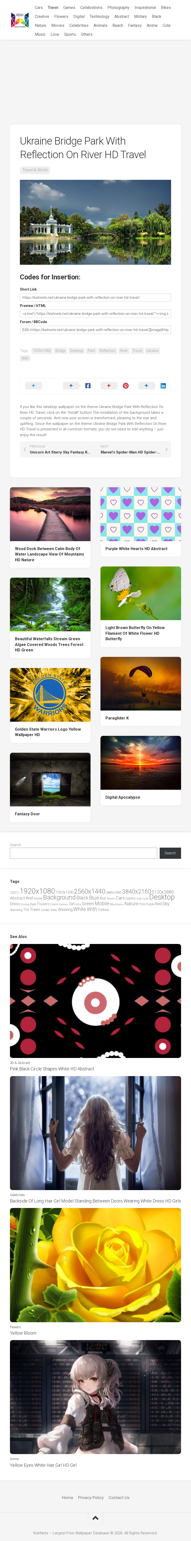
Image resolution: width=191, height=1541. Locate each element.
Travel (53, 7)
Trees (35, 909)
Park (91, 351)
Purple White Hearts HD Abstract (136, 548)
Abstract (121, 16)
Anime (152, 25)
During (25, 904)
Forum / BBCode (33, 322)
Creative (42, 16)
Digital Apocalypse (122, 797)
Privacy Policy (91, 1497)
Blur (103, 898)
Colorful (130, 898)
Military (140, 16)
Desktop (76, 351)
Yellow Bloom (23, 1333)
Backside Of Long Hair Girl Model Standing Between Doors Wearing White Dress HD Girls (95, 1200)
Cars (39, 7)
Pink (142, 904)
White (79, 909)
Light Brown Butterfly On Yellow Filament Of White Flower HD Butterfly (135, 633)
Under (45, 910)
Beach (117, 25)
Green (88, 903)
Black (156, 16)
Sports (70, 34)
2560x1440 (89, 891)
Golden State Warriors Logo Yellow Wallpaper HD (48, 732)
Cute (167, 25)
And (29, 898)
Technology (99, 16)
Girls (78, 904)
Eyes (33, 904)
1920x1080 (42, 351)
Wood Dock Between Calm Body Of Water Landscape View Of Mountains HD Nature (49, 554)
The (26, 910)
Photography (118, 7)
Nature (40, 25)
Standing (16, 910)
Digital (79, 16)
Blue (94, 898)
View (53, 910)
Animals (100, 25)
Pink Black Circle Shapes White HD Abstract (52, 1068)
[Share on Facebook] (77, 386)
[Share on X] (39, 386)
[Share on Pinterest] (114, 386)
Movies (57, 25)
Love (54, 34)
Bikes (166, 7)
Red (158, 904)
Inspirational (145, 7)
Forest (54, 904)
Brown (111, 898)
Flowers (61, 16)
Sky (166, 903)
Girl (71, 904)
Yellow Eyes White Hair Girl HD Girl (43, 1465)
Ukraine (152, 351)
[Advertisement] (95, 77)
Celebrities (79, 25)
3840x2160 (136, 891)
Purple (150, 904)
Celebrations (91, 7)
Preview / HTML (33, 306)
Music (40, 34)
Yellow (103, 909)
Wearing (65, 909)
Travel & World (35, 170)
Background (59, 897)
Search (15, 845)
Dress (15, 904)
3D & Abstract (20, 1063)
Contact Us (119, 1497)
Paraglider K (117, 718)
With (25, 358)
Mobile (102, 903)
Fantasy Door (27, 814)
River (124, 351)
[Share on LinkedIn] (152, 386)
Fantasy (135, 25)
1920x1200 (64, 892)
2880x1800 (113, 892)
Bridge (60, 351)
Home (67, 1497)
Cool (139, 898)
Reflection (107, 351)
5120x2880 (163, 892)
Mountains (117, 904)
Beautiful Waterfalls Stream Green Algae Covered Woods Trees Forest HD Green (49, 644)
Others (87, 34)
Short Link (28, 289)
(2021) (14, 892)
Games (69, 7)
